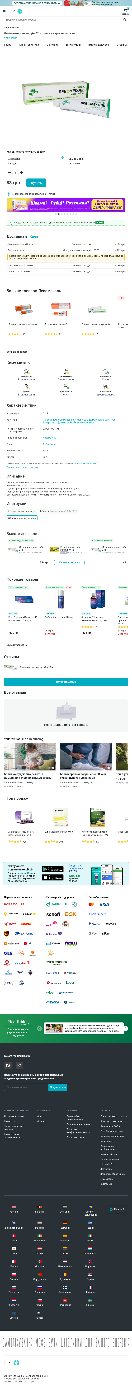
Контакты (9, 1121)
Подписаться (58, 1087)
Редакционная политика (80, 1124)
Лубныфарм (10, 37)
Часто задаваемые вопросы (14, 1127)
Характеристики (29, 44)
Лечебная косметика (111, 1131)
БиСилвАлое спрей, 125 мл (59, 617)
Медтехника (106, 1141)
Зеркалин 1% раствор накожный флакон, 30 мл (94, 619)
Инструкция (73, 44)
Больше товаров (17, 352)
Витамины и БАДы (110, 1126)
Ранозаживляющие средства (58, 419)
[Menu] (4, 11)
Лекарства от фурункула (56, 422)
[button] (36, 161)
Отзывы (122, 44)
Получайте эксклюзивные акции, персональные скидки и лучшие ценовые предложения (33, 1076)
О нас (40, 1116)
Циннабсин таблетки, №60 (59, 831)
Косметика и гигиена (111, 1121)
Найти (125, 19)
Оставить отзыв (66, 681)
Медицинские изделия (112, 1136)
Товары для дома (109, 1159)
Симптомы (110, 419)
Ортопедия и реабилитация (108, 1147)
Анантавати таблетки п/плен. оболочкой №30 (21, 833)
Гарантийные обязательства (75, 1118)
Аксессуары (106, 1179)
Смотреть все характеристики (22, 467)
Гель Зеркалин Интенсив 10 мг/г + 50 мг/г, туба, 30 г (22, 619)
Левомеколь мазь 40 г (56, 324)
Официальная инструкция (22, 518)
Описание (52, 44)
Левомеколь (49, 437)
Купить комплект (69, 562)
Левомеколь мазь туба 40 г (22, 324)
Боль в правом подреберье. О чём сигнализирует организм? (83, 775)
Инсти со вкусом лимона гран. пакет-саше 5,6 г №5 (94, 833)
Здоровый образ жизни (112, 1174)
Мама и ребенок (109, 1154)
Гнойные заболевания (82, 422)
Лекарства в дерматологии (89, 419)
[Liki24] (11, 1363)
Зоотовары (106, 1169)
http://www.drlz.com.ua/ (86, 463)
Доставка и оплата (14, 1116)
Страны (41, 1121)
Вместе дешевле (98, 44)
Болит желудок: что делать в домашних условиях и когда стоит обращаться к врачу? (27, 775)
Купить (36, 183)
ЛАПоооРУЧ (106, 1164)
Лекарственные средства (113, 1116)
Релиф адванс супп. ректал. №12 (70, 548)
